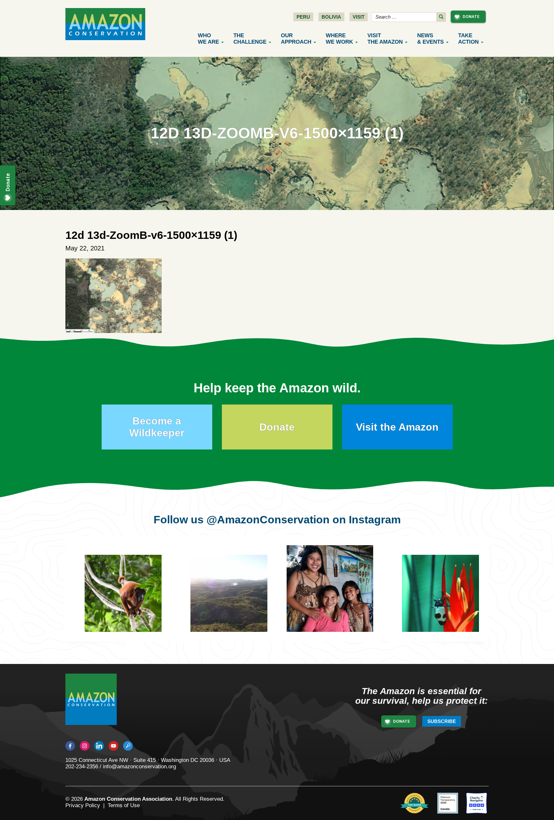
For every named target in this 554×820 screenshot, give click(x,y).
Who (208, 38)
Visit (359, 17)
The (249, 38)
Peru (303, 17)
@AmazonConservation (268, 519)
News (430, 38)
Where (339, 38)
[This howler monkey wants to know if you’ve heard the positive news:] (128, 598)
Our (296, 38)
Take (468, 38)
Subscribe (441, 721)
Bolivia (331, 17)
